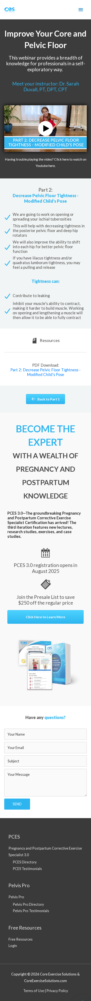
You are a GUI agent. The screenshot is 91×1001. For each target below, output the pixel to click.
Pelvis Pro (16, 897)
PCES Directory (25, 862)
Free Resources (20, 939)
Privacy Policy (57, 991)
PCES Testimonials (27, 869)
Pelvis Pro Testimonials (31, 911)
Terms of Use (33, 991)
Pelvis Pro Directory (28, 904)
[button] (45, 128)
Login (12, 946)
